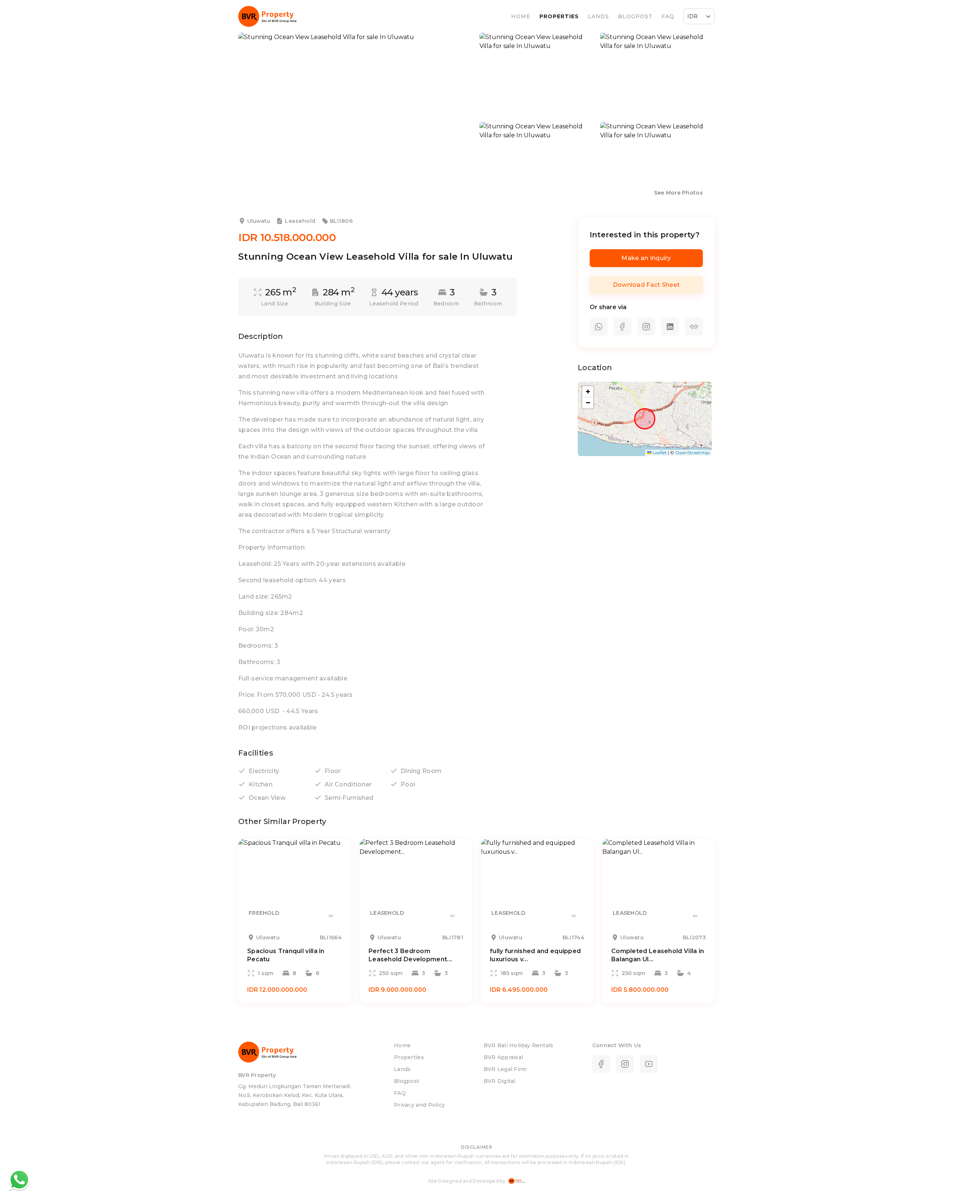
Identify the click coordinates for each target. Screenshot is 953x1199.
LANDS (598, 16)
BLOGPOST (635, 16)
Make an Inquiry (646, 258)
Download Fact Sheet (646, 284)
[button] (587, 391)
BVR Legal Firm (505, 1069)
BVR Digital (499, 1081)
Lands (402, 1069)
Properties (409, 1057)
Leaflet (659, 452)
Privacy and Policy (419, 1105)
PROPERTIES (559, 16)
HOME (520, 16)
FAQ (668, 16)
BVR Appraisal (503, 1057)
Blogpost (406, 1081)
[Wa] (19, 1180)
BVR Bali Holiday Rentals (518, 1045)
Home (402, 1045)
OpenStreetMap (692, 452)
